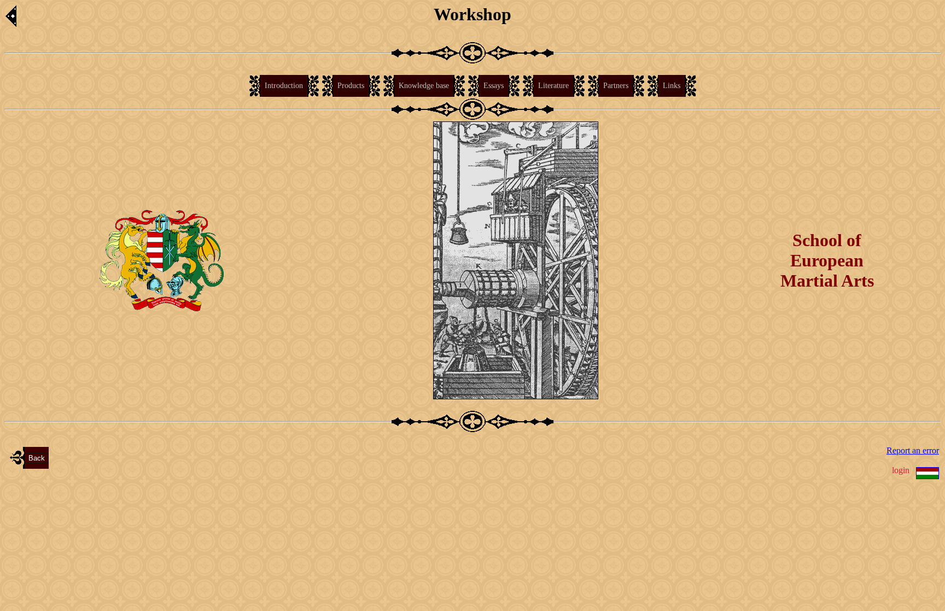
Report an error (912, 450)
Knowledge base (423, 86)
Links (671, 86)
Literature (553, 86)
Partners (616, 86)
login (900, 470)
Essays (493, 86)
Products (351, 86)
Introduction (283, 86)
